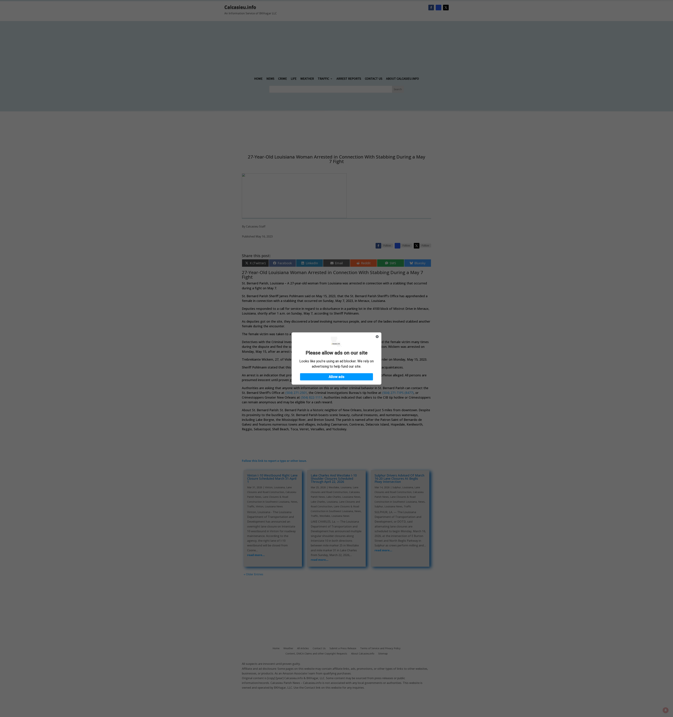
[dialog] (336, 358)
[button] (336, 376)
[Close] (377, 336)
